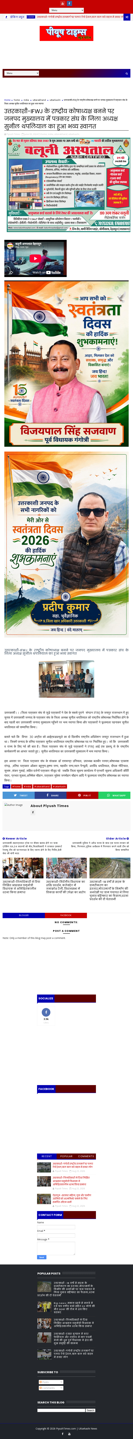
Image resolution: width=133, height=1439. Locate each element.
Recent (47, 1156)
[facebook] (69, 3)
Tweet (24, 795)
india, (51, 134)
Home (7, 99)
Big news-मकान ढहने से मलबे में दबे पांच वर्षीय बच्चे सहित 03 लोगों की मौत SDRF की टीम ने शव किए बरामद (74, 1307)
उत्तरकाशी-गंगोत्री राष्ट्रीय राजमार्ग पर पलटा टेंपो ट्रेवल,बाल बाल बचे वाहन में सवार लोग (49, 17)
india (26, 99)
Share (55, 795)
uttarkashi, (74, 134)
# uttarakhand (42, 786)
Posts (45, 1382)
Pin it (87, 795)
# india (27, 786)
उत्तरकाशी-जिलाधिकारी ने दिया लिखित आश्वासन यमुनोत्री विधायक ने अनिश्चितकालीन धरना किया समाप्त (21, 887)
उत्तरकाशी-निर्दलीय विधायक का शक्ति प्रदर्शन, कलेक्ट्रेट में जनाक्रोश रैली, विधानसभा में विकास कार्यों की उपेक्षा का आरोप (66, 887)
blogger (24, 915)
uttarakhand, (61, 134)
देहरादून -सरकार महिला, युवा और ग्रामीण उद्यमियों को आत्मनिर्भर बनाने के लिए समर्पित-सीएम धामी (72, 1199)
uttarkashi (55, 99)
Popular (66, 1156)
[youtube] (62, 3)
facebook (65, 915)
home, (44, 134)
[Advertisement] (66, 55)
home (110, 17)
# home (16, 786)
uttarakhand (39, 99)
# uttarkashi (59, 786)
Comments (86, 1156)
